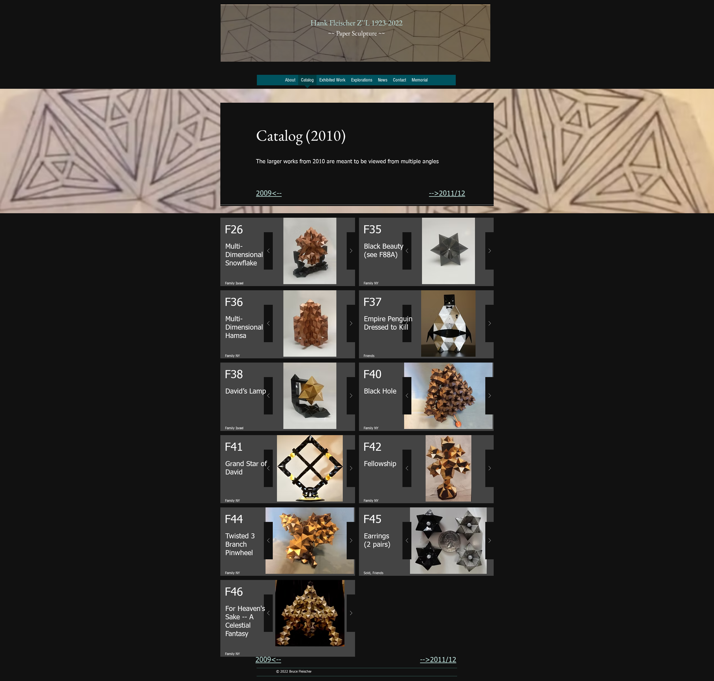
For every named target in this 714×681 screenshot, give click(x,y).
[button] (310, 251)
